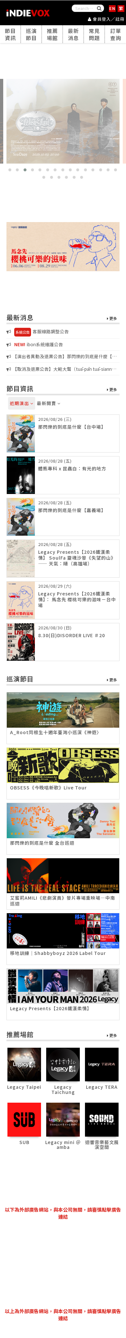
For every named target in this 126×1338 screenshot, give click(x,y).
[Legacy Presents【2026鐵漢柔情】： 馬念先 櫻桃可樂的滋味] (63, 246)
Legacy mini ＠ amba (63, 1144)
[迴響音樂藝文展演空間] (102, 1119)
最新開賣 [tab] (47, 403)
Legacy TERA (102, 1087)
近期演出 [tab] (20, 403)
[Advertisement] (63, 1264)
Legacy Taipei (24, 1087)
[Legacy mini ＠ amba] (63, 1119)
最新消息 (73, 34)
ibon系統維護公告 (38, 344)
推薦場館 (52, 34)
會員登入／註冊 (107, 19)
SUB (24, 1142)
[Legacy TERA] (102, 1063)
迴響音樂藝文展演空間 (102, 1144)
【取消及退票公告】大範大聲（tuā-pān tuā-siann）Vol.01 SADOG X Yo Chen (61, 369)
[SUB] (24, 1119)
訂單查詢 (115, 34)
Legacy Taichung (63, 1089)
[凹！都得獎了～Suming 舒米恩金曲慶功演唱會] (63, 121)
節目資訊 (10, 34)
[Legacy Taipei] (24, 1063)
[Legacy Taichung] (63, 1063)
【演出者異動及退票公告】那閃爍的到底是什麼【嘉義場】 (61, 356)
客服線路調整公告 (42, 331)
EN (112, 8)
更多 (112, 318)
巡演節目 (31, 34)
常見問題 (94, 34)
